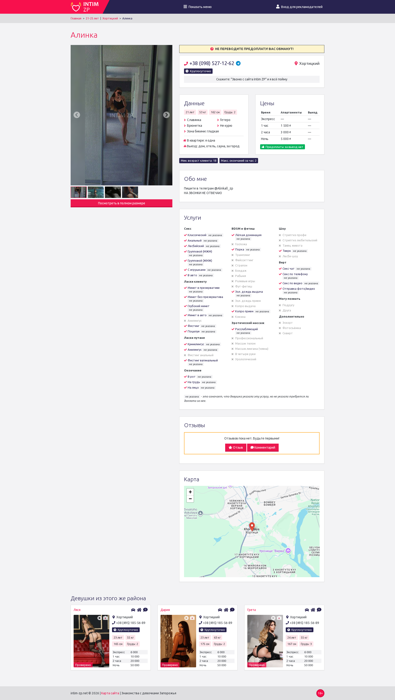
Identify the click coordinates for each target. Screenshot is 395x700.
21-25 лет (92, 18)
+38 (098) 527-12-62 (212, 63)
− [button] (190, 499)
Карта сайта (110, 693)
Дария (165, 610)
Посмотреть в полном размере (121, 203)
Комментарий (264, 447)
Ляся (77, 610)
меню (200, 7)
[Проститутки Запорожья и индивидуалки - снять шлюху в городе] (87, 7)
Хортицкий (110, 18)
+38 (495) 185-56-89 (130, 623)
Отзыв (237, 447)
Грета (251, 610)
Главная (76, 18)
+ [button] (190, 492)
